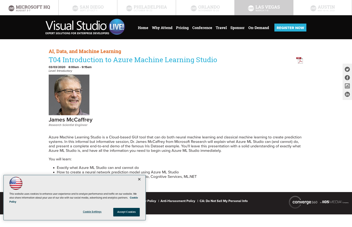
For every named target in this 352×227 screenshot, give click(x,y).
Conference (202, 27)
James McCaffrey (70, 120)
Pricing (182, 27)
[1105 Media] (334, 202)
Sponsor (237, 27)
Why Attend (162, 27)
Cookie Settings (92, 211)
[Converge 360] (303, 202)
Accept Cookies (126, 212)
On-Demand (258, 27)
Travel (221, 27)
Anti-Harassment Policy (178, 201)
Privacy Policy (146, 201)
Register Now (290, 28)
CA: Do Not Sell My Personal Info (224, 201)
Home (143, 27)
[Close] (139, 179)
